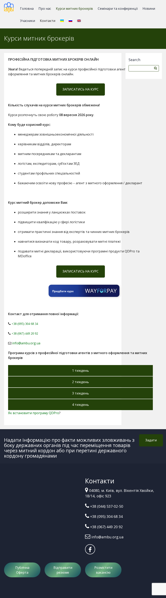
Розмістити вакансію (103, 570)
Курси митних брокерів (74, 8)
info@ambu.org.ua (26, 343)
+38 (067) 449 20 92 (25, 333)
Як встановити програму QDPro (33, 413)
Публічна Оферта (22, 570)
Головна (27, 8)
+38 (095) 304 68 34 (25, 323)
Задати (151, 440)
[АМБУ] (9, 9)
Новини (149, 8)
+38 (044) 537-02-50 (106, 506)
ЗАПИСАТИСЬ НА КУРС (81, 89)
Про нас (44, 8)
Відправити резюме (62, 570)
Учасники (27, 20)
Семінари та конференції (118, 8)
